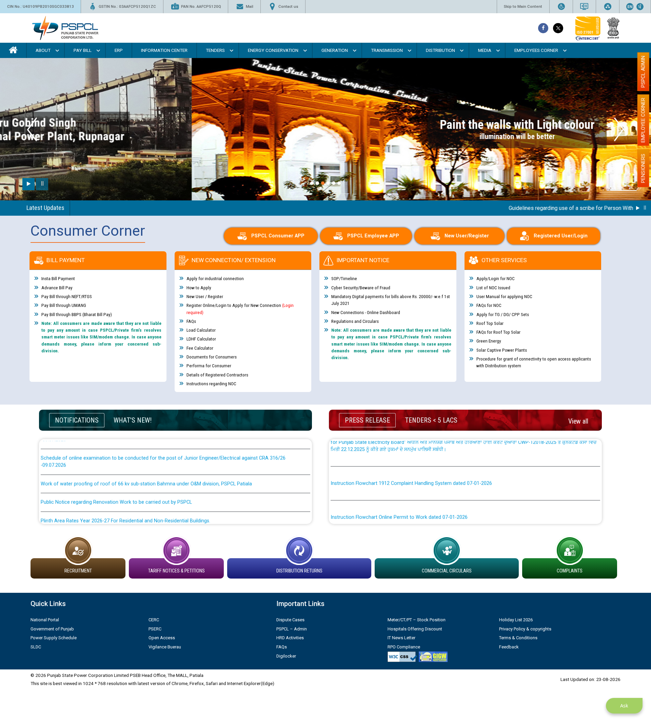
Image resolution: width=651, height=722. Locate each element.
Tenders (215, 50)
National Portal (45, 619)
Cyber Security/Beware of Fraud (360, 287)
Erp (119, 50)
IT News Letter (401, 637)
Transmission (387, 50)
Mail (249, 6)
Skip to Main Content (523, 6)
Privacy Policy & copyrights (525, 628)
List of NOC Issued (493, 287)
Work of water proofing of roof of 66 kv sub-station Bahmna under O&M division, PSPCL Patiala (146, 461)
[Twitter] (558, 28)
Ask (624, 705)
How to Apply (198, 287)
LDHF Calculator (201, 339)
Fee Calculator (199, 348)
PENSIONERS (643, 168)
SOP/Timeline (344, 278)
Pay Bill (83, 50)
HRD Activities (290, 637)
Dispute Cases (290, 619)
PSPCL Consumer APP (277, 236)
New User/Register (467, 236)
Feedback (509, 646)
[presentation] (32, 129)
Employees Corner (536, 50)
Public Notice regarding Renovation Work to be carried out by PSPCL (116, 480)
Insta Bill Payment (58, 278)
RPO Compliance (404, 646)
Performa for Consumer (208, 365)
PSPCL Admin (643, 71)
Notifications (77, 420)
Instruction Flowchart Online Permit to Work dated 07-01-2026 (399, 494)
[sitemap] (607, 6)
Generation (334, 50)
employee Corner (643, 120)
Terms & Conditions (518, 637)
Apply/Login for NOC (495, 278)
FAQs (191, 321)
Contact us (288, 6)
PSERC (155, 628)
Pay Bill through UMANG (63, 305)
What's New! (133, 420)
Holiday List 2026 (516, 619)
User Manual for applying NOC (504, 296)
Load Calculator (201, 330)
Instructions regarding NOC (211, 383)
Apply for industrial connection (215, 278)
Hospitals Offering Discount (415, 628)
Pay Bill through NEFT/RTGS (66, 296)
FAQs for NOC (488, 305)
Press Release (367, 420)
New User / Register (204, 296)
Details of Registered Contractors (217, 374)
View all (578, 421)
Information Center (164, 50)
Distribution (440, 50)
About (43, 50)
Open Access (162, 637)
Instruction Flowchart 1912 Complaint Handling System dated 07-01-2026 (411, 461)
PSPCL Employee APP (373, 236)
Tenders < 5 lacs (431, 420)
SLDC (36, 646)
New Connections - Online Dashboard (365, 312)
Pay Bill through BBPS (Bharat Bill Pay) (76, 314)
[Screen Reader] (584, 6)
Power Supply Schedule (54, 637)
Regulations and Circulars (355, 321)
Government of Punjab (52, 628)
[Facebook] (543, 28)
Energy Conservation (273, 50)
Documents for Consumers (211, 356)
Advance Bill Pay (57, 287)
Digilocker (286, 656)
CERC (154, 619)
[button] (312, 183)
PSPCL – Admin (291, 628)
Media (484, 50)
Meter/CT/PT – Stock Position (417, 619)
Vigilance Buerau (165, 646)
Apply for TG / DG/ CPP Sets (502, 314)
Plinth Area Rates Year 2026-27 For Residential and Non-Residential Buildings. (125, 498)
